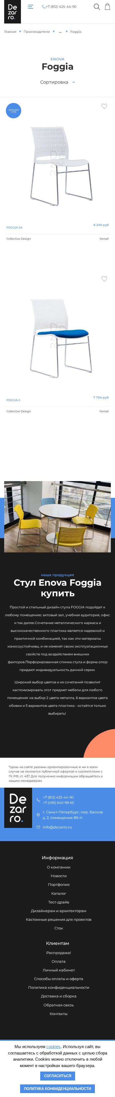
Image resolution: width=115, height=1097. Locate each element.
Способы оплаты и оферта (58, 979)
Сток (58, 928)
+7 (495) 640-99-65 (58, 803)
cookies (53, 1046)
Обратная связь (59, 1005)
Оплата (59, 961)
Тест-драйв (58, 902)
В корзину (57, 259)
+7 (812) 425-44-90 (61, 7)
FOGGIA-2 (13, 400)
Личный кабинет (59, 970)
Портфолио (59, 884)
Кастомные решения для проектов (59, 919)
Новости (59, 876)
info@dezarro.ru (57, 827)
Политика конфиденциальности (58, 987)
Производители (37, 32)
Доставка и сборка (58, 996)
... (60, 31)
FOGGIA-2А (14, 227)
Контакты (59, 1014)
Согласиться (57, 1076)
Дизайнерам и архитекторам (58, 911)
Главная (10, 32)
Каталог (58, 893)
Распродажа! (58, 953)
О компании (58, 867)
